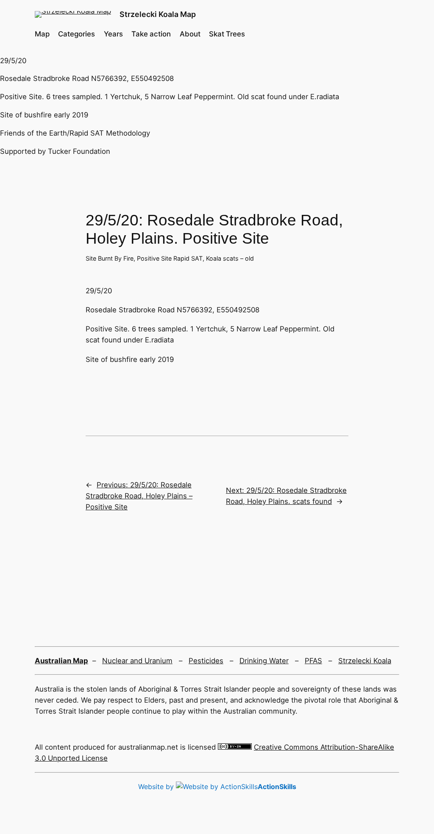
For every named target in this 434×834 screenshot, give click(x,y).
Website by (217, 786)
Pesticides (206, 660)
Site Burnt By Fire (110, 258)
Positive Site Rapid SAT (170, 258)
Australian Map (61, 660)
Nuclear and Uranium (137, 660)
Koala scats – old (230, 258)
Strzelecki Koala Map (158, 14)
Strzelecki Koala (364, 660)
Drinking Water (264, 660)
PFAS (313, 660)
